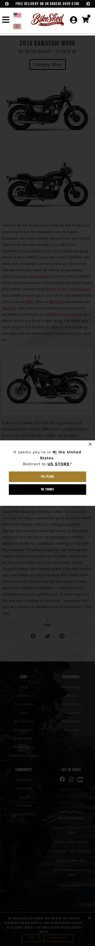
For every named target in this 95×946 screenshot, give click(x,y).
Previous (7, 4)
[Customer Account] (73, 20)
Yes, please (47, 477)
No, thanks (47, 489)
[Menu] (5, 20)
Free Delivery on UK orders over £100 (47, 4)
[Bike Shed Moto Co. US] (21, 14)
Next (88, 4)
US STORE (59, 464)
